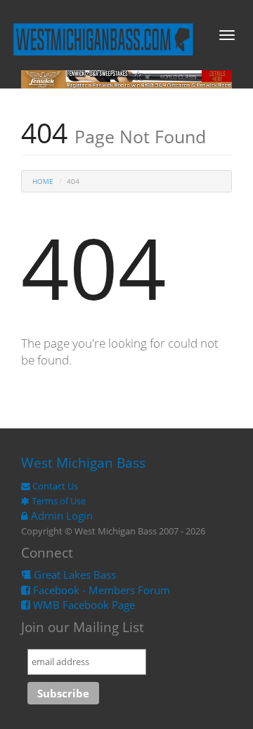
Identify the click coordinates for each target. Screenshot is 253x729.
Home (42, 181)
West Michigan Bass (83, 463)
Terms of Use (58, 500)
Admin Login (60, 515)
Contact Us (54, 486)
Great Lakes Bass (73, 574)
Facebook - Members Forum (100, 590)
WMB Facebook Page (82, 605)
